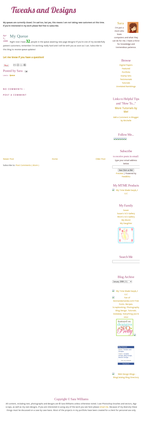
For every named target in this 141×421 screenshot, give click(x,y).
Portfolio (126, 72)
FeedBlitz (126, 176)
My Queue (19, 36)
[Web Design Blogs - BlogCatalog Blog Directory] (126, 377)
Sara (120, 23)
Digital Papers (126, 65)
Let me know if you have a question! (23, 57)
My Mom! (125, 220)
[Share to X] (21, 65)
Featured (126, 68)
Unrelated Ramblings (126, 86)
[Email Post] (25, 71)
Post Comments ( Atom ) (27, 165)
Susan (126, 210)
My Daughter (126, 223)
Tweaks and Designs (43, 10)
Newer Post (8, 159)
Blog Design (128, 355)
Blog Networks (126, 363)
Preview (119, 173)
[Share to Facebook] (24, 65)
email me (104, 407)
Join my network (126, 360)
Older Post (100, 159)
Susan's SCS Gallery (126, 213)
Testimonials (126, 79)
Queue (12, 75)
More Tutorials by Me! (126, 109)
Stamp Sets (126, 76)
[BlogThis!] (18, 65)
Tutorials (126, 83)
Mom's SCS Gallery (126, 217)
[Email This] (14, 65)
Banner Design (123, 357)
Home (55, 159)
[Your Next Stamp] (135, 335)
